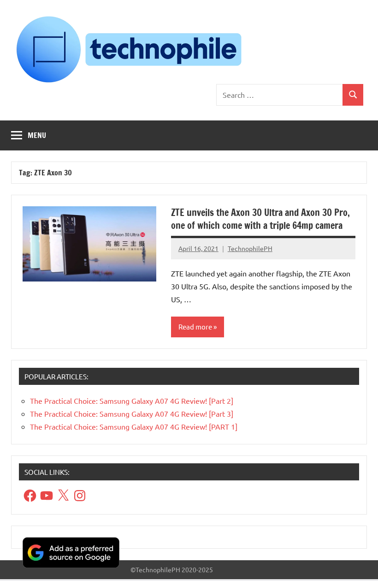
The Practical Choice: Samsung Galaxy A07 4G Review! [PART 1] (133, 426)
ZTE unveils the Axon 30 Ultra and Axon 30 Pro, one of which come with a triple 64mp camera (260, 219)
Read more (195, 326)
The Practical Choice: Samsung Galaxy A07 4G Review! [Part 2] (131, 400)
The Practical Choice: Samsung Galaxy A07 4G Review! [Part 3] (131, 413)
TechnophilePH (250, 248)
